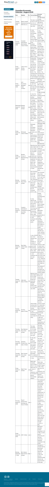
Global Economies (8, 19)
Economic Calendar (8, 16)
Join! (44, 2)
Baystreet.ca (13, 482)
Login (40, 2)
